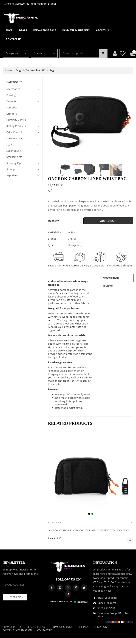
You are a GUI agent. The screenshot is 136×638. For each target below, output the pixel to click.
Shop (9, 30)
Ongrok (72, 238)
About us (102, 30)
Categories (11, 53)
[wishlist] (132, 522)
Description (111, 278)
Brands (38, 53)
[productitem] (89, 514)
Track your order (107, 597)
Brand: (52, 238)
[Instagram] (60, 587)
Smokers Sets (14, 157)
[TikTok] (68, 594)
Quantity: (54, 220)
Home (8, 70)
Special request (107, 602)
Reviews (108, 286)
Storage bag (75, 245)
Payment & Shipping (76, 30)
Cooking (11, 95)
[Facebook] (52, 587)
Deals (23, 30)
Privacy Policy (12, 626)
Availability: (55, 232)
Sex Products (14, 150)
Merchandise (14, 138)
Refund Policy (36, 626)
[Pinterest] (76, 587)
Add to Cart (108, 221)
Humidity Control (16, 119)
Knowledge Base (44, 30)
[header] (122, 53)
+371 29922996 (106, 608)
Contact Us (13, 39)
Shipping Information (92, 626)
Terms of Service (61, 626)
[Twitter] (68, 587)
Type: (51, 245)
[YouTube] (84, 587)
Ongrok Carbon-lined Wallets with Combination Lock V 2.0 (88, 530)
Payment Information (17, 630)
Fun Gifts (11, 107)
